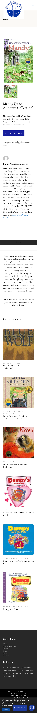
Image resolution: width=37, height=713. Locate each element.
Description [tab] (18, 242)
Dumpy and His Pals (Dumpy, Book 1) (18, 562)
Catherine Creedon (13, 363)
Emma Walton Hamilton (15, 163)
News (5, 651)
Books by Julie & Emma (21, 142)
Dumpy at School (10, 609)
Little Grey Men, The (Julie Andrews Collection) (15, 417)
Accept (6, 709)
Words (5, 145)
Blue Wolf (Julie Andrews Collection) (14, 367)
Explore (5, 649)
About (5, 644)
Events (5, 653)
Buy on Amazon (13, 133)
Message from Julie (10, 646)
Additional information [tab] (19, 248)
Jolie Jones (9, 462)
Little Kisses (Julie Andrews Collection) (15, 465)
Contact (6, 656)
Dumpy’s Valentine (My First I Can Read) (18, 514)
